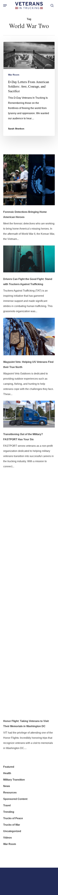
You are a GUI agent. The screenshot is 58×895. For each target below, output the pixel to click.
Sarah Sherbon (16, 128)
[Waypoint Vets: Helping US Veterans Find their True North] (29, 338)
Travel (7, 805)
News (6, 786)
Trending (8, 811)
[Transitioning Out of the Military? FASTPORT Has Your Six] (29, 416)
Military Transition (14, 779)
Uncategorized (12, 831)
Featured (8, 766)
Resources (10, 792)
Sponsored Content (15, 799)
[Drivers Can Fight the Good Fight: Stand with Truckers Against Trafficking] (29, 261)
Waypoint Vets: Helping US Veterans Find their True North (28, 364)
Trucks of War (11, 824)
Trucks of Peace (13, 818)
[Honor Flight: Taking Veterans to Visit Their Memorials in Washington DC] (29, 596)
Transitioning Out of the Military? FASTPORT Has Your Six (23, 437)
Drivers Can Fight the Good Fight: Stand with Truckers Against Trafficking (27, 282)
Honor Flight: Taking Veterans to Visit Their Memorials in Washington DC (26, 724)
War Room (13, 74)
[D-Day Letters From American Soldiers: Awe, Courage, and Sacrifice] (29, 89)
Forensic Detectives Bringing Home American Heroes (25, 214)
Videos (7, 837)
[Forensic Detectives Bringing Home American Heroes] (29, 181)
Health (7, 773)
